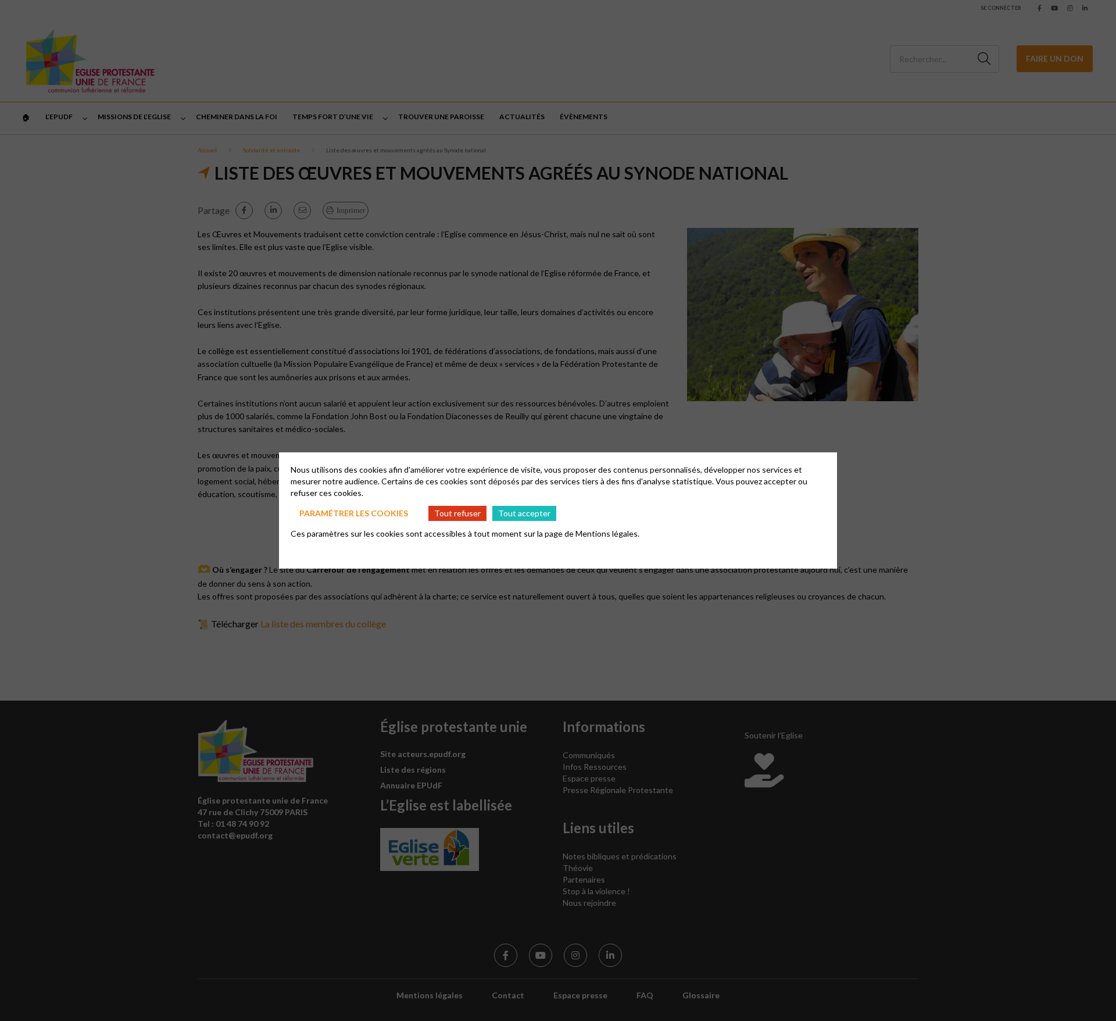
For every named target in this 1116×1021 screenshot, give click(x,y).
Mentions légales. (607, 533)
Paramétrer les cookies (353, 513)
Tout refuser (457, 513)
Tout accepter (524, 513)
